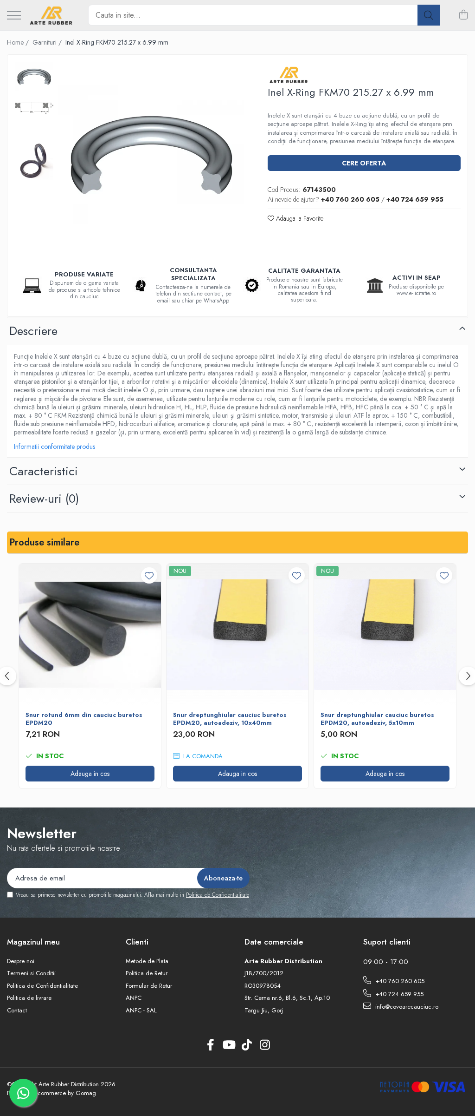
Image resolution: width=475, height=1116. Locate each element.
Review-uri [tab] (44, 498)
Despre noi (20, 961)
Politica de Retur (146, 973)
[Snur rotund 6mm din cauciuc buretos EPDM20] (90, 635)
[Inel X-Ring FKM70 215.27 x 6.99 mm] (151, 155)
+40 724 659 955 (398, 994)
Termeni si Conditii (31, 973)
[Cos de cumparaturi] (463, 15)
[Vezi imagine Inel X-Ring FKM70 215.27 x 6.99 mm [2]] (34, 160)
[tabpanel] (151, 155)
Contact (17, 1010)
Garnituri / (48, 42)
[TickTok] (246, 1045)
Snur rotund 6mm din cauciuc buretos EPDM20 (84, 719)
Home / (19, 42)
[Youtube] (228, 1045)
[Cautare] (428, 15)
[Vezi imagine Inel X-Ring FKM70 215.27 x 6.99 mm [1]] (34, 108)
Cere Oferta (364, 163)
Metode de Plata (147, 961)
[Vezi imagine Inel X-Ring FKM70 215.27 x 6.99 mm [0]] (34, 76)
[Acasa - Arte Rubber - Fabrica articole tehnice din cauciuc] (51, 15)
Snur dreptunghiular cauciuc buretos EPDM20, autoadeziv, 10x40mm (230, 719)
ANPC (133, 998)
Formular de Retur (149, 986)
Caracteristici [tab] (43, 471)
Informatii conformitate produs (54, 446)
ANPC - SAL (141, 1010)
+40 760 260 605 (398, 981)
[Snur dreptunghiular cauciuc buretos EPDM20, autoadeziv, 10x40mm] (237, 635)
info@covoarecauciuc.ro (405, 1006)
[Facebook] (210, 1045)
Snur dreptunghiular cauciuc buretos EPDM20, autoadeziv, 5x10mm (377, 719)
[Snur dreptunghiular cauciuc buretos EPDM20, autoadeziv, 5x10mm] (385, 635)
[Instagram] (265, 1045)
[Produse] (14, 16)
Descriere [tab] (33, 331)
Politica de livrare (29, 998)
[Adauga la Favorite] (149, 575)
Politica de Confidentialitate (217, 895)
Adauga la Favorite (298, 218)
